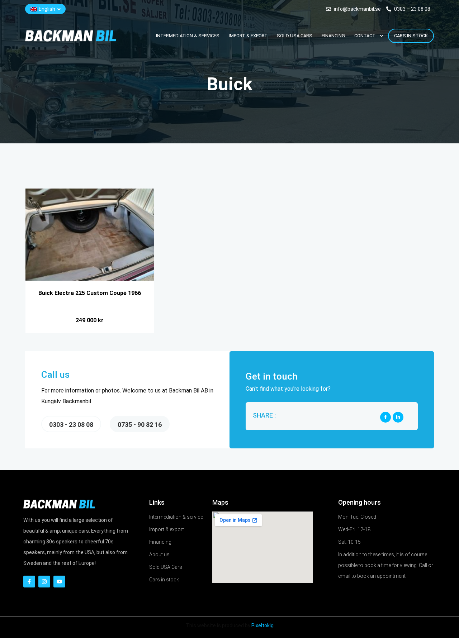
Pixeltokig (262, 625)
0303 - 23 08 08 (71, 424)
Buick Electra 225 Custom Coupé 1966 (89, 293)
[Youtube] (59, 581)
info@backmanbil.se (357, 9)
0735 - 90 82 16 (140, 424)
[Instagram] (44, 581)
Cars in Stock (411, 35)
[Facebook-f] (29, 581)
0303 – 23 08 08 (411, 9)
